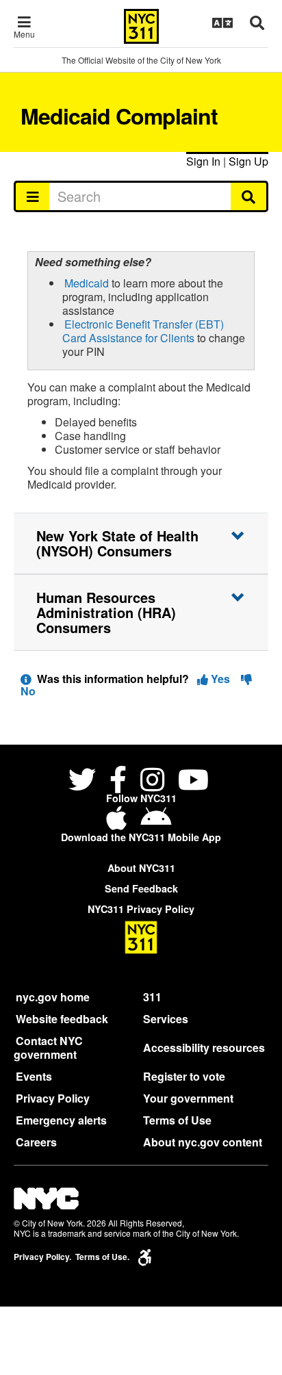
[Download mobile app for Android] (156, 823)
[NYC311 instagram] (152, 781)
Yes (220, 678)
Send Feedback (141, 888)
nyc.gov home (53, 997)
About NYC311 (141, 868)
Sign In (203, 161)
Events (34, 1076)
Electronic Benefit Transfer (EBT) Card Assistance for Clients (143, 331)
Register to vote (184, 1076)
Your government (188, 1098)
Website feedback (62, 1019)
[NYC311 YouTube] (193, 781)
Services (165, 1019)
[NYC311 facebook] (118, 781)
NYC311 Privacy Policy (141, 909)
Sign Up (248, 161)
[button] (141, 543)
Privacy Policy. (42, 1257)
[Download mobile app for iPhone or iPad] (119, 823)
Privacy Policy (53, 1098)
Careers (36, 1142)
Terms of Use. (102, 1257)
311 (152, 997)
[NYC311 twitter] (84, 781)
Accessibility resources (204, 1047)
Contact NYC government (48, 1047)
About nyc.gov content (202, 1142)
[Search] (249, 196)
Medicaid (86, 283)
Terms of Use (177, 1120)
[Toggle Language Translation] (222, 22)
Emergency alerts (61, 1120)
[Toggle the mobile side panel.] (32, 196)
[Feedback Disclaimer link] (26, 678)
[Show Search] (257, 22)
